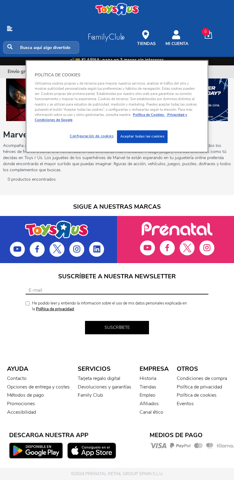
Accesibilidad (21, 412)
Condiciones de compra (202, 378)
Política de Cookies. (149, 114)
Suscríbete (117, 327)
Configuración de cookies (92, 136)
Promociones (21, 403)
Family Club (90, 395)
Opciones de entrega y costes (38, 387)
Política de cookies (197, 395)
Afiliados (149, 403)
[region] (117, 106)
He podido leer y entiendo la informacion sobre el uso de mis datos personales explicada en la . (109, 306)
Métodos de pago (25, 395)
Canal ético (151, 412)
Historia (148, 378)
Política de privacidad (55, 309)
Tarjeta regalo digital (99, 378)
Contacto (17, 378)
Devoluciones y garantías (104, 387)
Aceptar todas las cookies (142, 136)
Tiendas (148, 387)
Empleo (147, 395)
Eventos (185, 403)
